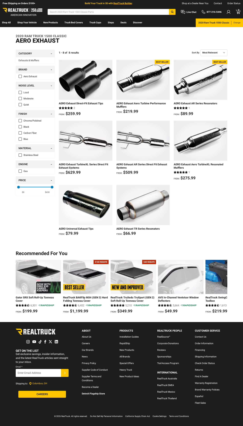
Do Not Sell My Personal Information (106, 416)
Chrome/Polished (32, 120)
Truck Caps (95, 22)
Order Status (233, 3)
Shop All (6, 22)
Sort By (195, 52)
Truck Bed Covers (73, 22)
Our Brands (88, 350)
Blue (25, 139)
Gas (25, 171)
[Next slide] (224, 287)
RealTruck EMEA (165, 385)
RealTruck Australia (167, 378)
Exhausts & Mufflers (29, 60)
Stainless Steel (30, 155)
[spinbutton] (23, 192)
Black (26, 126)
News (85, 356)
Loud (26, 92)
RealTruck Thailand (167, 398)
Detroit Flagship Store (93, 393)
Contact (218, 3)
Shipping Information (206, 356)
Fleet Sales (200, 403)
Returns (199, 369)
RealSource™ (163, 336)
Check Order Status (205, 363)
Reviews (161, 350)
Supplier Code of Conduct (95, 369)
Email (19, 367)
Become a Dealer (90, 387)
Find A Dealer (201, 376)
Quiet (26, 104)
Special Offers (127, 363)
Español (199, 396)
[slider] (18, 187)
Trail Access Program (168, 363)
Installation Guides (129, 336)
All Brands (125, 356)
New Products (50, 22)
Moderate (28, 98)
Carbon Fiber (30, 133)
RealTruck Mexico (166, 391)
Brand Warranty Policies (207, 389)
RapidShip (125, 343)
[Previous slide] (19, 287)
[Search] (172, 12)
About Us (86, 336)
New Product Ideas (129, 376)
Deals (123, 22)
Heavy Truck (126, 369)
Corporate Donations (168, 343)
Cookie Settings (159, 416)
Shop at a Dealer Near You (195, 3)
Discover (137, 22)
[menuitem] (6, 23)
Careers (86, 343)
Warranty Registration (206, 383)
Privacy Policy (89, 363)
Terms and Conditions (179, 416)
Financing (200, 350)
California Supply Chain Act (137, 416)
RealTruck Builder (122, 3)
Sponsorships (164, 356)
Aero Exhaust (30, 76)
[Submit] (65, 373)
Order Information (204, 343)
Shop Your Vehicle (27, 22)
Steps (111, 22)
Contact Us (200, 336)
